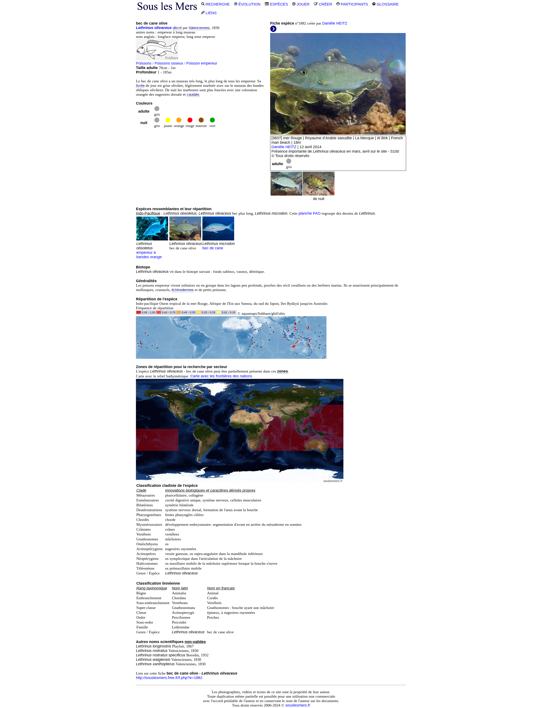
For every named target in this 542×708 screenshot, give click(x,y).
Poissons (143, 63)
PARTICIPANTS (354, 4)
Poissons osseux (169, 63)
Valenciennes (199, 28)
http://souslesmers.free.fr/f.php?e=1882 (169, 678)
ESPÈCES (278, 4)
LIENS (211, 13)
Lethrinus (144, 28)
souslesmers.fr (297, 705)
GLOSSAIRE (387, 4)
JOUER (303, 4)
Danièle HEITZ (334, 23)
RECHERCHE (217, 4)
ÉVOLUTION (248, 4)
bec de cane (218, 246)
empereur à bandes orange (149, 250)
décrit (177, 28)
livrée (140, 86)
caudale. (193, 94)
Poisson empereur (201, 63)
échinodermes (182, 290)
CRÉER (325, 4)
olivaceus (163, 28)
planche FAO (310, 213)
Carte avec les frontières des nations (221, 376)
